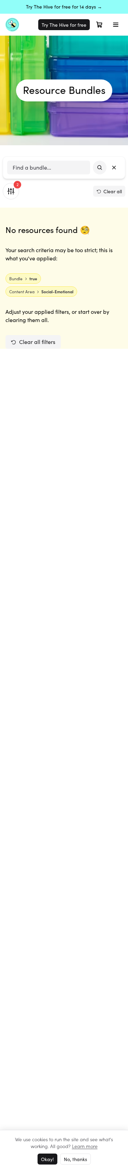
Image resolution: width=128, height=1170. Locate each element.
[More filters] (11, 191)
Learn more (85, 1146)
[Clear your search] (114, 167)
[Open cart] (99, 25)
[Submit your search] (99, 167)
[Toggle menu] (116, 25)
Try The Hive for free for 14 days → (64, 6)
